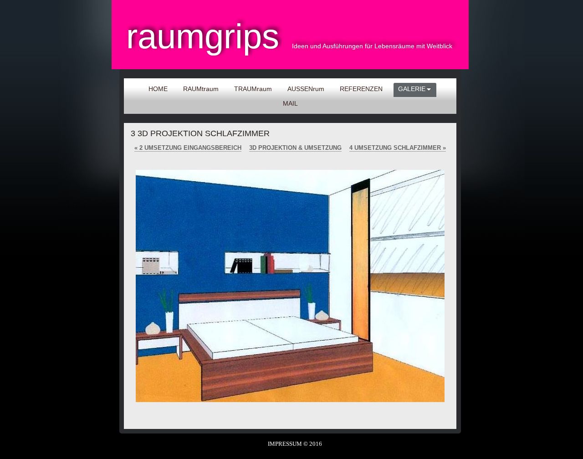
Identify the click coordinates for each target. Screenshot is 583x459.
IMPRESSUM (285, 443)
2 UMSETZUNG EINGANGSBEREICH (187, 147)
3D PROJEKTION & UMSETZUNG (295, 147)
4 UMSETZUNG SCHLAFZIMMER (397, 147)
